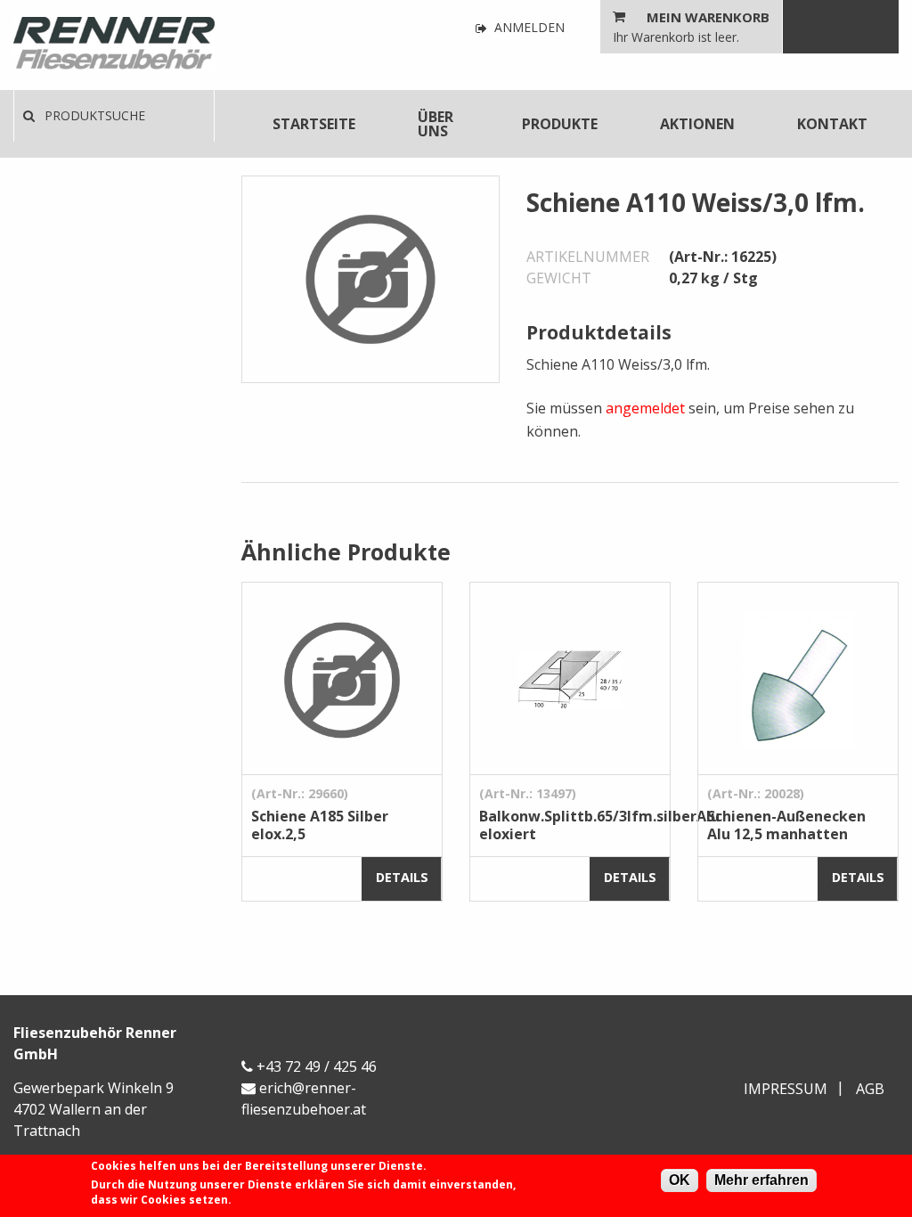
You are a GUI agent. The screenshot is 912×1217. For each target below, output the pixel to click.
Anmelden (528, 28)
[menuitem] (314, 124)
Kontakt (832, 124)
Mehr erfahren (761, 1180)
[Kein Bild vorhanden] (370, 278)
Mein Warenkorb (708, 17)
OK (679, 1180)
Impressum (785, 1089)
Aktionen (697, 124)
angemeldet (645, 408)
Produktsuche (93, 115)
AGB (870, 1089)
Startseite (314, 124)
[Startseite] (114, 45)
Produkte (560, 124)
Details (402, 877)
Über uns (435, 124)
